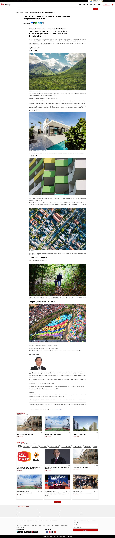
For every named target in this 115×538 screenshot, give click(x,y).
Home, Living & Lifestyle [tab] (54, 446)
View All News (57, 502)
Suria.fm (22, 527)
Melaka (38, 513)
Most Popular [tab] (35, 446)
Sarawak (80, 512)
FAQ (36, 520)
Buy (84, 4)
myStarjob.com (34, 525)
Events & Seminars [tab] (77, 446)
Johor (17, 515)
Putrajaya (59, 515)
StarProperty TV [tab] (87, 446)
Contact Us (23, 520)
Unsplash (39, 91)
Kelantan (38, 512)
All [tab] (19, 446)
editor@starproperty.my (57, 409)
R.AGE (44, 525)
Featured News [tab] (26, 446)
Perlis (59, 513)
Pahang (59, 510)
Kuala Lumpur (18, 510)
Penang (17, 513)
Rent (87, 4)
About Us (18, 520)
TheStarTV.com (26, 525)
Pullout (99, 4)
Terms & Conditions (44, 520)
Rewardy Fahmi (34, 343)
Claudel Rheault (34, 91)
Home (80, 4)
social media (45, 405)
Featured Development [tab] (66, 446)
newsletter (33, 405)
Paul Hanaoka (34, 250)
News (91, 4)
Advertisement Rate (53, 520)
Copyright (27, 520)
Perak (59, 512)
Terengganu (81, 513)
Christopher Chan (39, 25)
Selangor (18, 512)
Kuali (52, 525)
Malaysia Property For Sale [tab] (23, 506)
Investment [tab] (96, 446)
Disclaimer (32, 520)
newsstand (57, 525)
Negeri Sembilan (40, 515)
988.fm (17, 527)
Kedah (38, 510)
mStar (48, 525)
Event (95, 4)
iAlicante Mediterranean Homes (37, 150)
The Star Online (19, 525)
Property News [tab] (43, 446)
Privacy (39, 520)
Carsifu (40, 525)
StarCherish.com (64, 525)
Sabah (80, 510)
